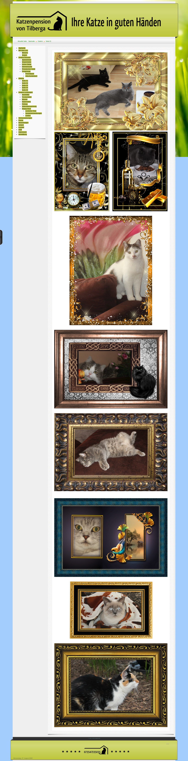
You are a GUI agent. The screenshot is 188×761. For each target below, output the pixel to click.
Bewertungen (23, 123)
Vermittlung (22, 134)
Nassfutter (25, 95)
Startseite (21, 48)
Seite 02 (25, 83)
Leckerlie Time (30, 111)
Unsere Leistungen (25, 92)
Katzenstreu (26, 102)
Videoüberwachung (29, 106)
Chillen (28, 116)
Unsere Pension (24, 57)
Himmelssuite (27, 67)
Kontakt (21, 127)
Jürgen (24, 55)
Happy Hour (26, 109)
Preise (20, 120)
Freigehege (26, 71)
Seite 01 (25, 81)
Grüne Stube (26, 64)
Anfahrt (21, 125)
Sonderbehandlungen (33, 113)
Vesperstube (26, 62)
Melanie (25, 53)
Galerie (21, 78)
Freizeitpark (29, 74)
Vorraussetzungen (25, 118)
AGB (20, 130)
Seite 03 (25, 85)
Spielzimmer (26, 60)
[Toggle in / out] (1, 237)
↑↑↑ (167, 744)
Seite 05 (25, 90)
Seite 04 (25, 88)
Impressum (22, 132)
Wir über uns (23, 50)
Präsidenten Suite (28, 69)
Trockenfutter (27, 97)
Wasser (25, 99)
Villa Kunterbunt (31, 76)
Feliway (25, 104)
